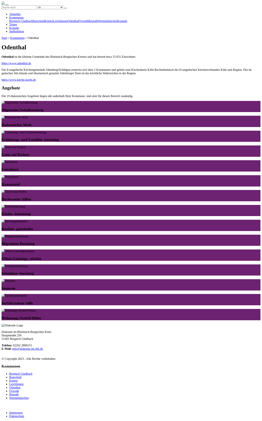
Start (4, 38)
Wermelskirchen (107, 21)
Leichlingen (60, 21)
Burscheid (38, 21)
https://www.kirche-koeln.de (19, 79)
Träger (13, 24)
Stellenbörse (16, 31)
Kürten (49, 21)
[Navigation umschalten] (6, 4)
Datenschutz (16, 416)
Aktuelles (15, 14)
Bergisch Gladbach (20, 21)
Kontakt (122, 21)
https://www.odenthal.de (16, 63)
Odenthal (73, 21)
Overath (83, 21)
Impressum (15, 412)
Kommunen (16, 17)
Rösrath (93, 21)
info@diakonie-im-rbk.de (27, 348)
